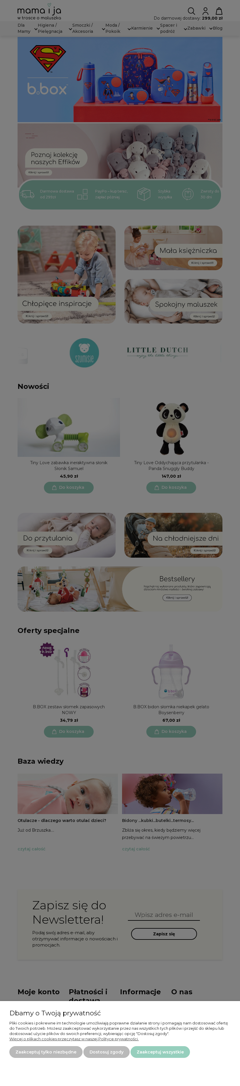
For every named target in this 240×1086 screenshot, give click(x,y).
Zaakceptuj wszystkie (160, 1052)
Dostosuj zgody (107, 1052)
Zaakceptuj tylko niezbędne (46, 1052)
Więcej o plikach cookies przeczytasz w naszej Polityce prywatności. (74, 1038)
